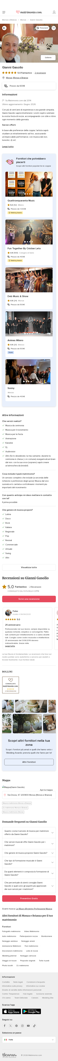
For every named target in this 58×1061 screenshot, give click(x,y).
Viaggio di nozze (9, 960)
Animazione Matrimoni (11, 946)
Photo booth (7, 965)
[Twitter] (10, 1025)
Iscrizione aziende (44, 994)
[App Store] (11, 1013)
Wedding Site (47, 998)
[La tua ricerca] (4, 28)
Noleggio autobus (10, 941)
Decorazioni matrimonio (12, 951)
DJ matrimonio (23, 965)
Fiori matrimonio (31, 946)
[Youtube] (28, 1025)
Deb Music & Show (18, 296)
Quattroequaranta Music (21, 200)
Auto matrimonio (9, 936)
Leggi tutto (8, 146)
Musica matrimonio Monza (13, 812)
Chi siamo (6, 998)
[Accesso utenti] (54, 12)
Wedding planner (9, 956)
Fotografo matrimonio (11, 931)
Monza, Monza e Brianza (17, 77)
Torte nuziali (44, 960)
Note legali (18, 982)
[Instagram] (22, 1025)
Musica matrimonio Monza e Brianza (17, 803)
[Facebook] (4, 1025)
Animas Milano (15, 340)
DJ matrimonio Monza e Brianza (15, 808)
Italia (11, 1040)
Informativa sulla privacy (12, 986)
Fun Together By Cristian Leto (24, 248)
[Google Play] (31, 1013)
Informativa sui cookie (35, 986)
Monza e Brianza (9, 20)
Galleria (48, 57)
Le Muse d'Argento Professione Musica (34, 908)
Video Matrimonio (31, 931)
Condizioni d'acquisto (36, 982)
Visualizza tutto (29, 567)
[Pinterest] (16, 1025)
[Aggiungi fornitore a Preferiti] (54, 28)
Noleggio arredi (28, 941)
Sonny (11, 388)
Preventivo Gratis (29, 898)
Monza (23, 20)
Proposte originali (27, 960)
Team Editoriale (21, 998)
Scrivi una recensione (29, 599)
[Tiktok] (34, 1025)
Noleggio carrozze (28, 956)
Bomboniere (46, 936)
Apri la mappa (46, 790)
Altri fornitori (29, 762)
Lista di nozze (32, 951)
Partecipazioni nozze (29, 936)
